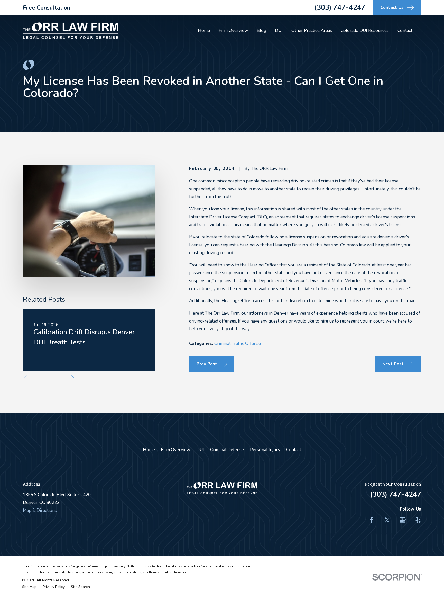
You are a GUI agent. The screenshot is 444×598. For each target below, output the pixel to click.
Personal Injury (265, 450)
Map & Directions (40, 510)
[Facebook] (371, 520)
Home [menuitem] (204, 30)
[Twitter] (387, 520)
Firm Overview (175, 450)
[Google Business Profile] (403, 520)
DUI (200, 450)
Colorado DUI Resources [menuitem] (365, 30)
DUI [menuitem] (279, 30)
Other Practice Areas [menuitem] (311, 30)
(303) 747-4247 (339, 7)
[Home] (70, 30)
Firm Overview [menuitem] (233, 30)
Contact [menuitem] (404, 30)
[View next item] (72, 377)
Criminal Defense (227, 450)
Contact (293, 450)
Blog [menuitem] (261, 30)
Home (149, 450)
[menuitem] (29, 587)
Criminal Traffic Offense (237, 343)
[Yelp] (418, 520)
